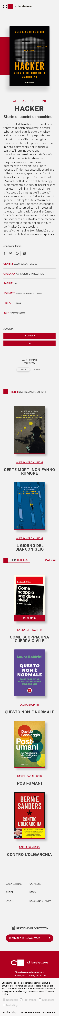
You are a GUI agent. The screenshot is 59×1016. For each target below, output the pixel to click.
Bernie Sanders (29, 847)
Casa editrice (14, 884)
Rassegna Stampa (40, 901)
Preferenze (30, 999)
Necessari (12, 999)
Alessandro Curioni (29, 101)
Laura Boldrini (29, 704)
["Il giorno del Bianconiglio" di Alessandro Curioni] (29, 509)
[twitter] (10, 253)
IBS (29, 343)
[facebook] (5, 253)
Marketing (12, 1005)
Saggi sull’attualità (25, 264)
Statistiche (48, 999)
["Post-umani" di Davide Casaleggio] (29, 747)
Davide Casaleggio (29, 776)
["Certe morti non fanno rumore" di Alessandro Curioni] (29, 433)
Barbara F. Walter (29, 630)
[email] (24, 253)
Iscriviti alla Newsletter (24, 938)
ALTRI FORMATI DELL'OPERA (29, 361)
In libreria (29, 336)
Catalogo (35, 884)
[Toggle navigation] (52, 6)
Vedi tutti (50, 560)
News (33, 892)
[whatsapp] (17, 253)
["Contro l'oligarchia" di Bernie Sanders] (29, 819)
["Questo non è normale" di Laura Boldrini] (29, 676)
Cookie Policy (10, 1012)
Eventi (9, 901)
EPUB (23, 369)
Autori (10, 892)
